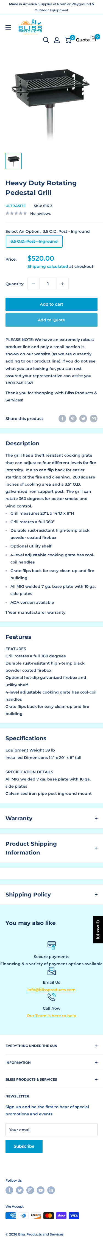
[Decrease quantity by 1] (33, 284)
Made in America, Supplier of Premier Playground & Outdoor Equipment (51, 7)
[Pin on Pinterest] (73, 418)
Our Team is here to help (51, 1015)
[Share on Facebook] (62, 418)
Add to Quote (51, 320)
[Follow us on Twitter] (20, 1190)
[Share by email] (94, 418)
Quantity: (14, 283)
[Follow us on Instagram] (30, 1190)
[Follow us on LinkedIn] (51, 1190)
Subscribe (24, 1146)
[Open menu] (8, 27)
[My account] (57, 40)
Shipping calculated (47, 266)
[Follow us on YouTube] (40, 1190)
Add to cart (51, 304)
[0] (68, 40)
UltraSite (15, 205)
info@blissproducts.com (51, 989)
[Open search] (46, 40)
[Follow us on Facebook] (9, 1190)
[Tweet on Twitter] (83, 418)
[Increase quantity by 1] (62, 284)
